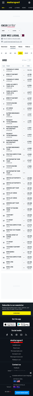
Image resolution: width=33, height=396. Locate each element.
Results (13, 46)
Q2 (6, 53)
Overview (4, 46)
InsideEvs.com (16, 345)
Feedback (16, 368)
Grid (20, 53)
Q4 (15, 53)
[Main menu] (3, 2)
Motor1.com (16, 348)
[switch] (26, 60)
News (20, 46)
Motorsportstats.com (16, 356)
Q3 (10, 53)
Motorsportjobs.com (16, 351)
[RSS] (26, 335)
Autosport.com (16, 354)
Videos (27, 46)
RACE (26, 53)
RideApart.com (16, 359)
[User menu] (29, 2)
